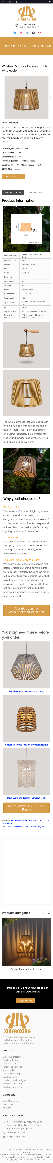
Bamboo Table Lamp (13, 1083)
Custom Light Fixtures (13, 1057)
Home (6, 46)
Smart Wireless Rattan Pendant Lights (25, 826)
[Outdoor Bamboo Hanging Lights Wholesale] (26, 942)
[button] (26, 610)
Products (20, 46)
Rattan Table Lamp (12, 1070)
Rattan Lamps (9, 1063)
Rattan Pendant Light (13, 1067)
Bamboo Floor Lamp (12, 1087)
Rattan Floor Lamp (11, 1073)
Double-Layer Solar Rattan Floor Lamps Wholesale (25, 822)
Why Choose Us (10, 1101)
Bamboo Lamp (10, 1077)
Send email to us (13, 176)
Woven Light (41, 46)
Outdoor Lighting (11, 1060)
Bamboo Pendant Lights (14, 1080)
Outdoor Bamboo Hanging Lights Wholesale (26, 969)
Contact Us (25, 1000)
